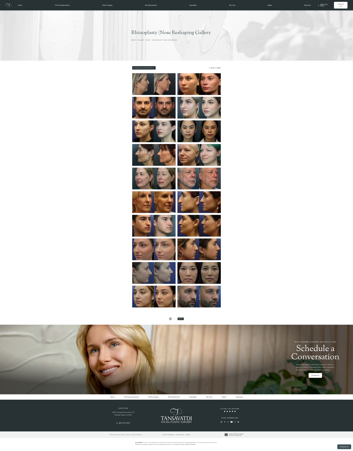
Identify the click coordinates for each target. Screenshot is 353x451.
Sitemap (187, 434)
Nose (148, 40)
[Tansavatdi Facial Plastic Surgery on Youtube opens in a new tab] (231, 422)
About (20, 5)
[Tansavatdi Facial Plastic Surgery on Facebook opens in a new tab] (224, 422)
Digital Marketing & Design (236, 434)
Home (133, 40)
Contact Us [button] (344, 447)
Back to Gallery (216, 68)
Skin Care (232, 5)
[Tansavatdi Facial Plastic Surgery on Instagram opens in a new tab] (221, 422)
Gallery (269, 5)
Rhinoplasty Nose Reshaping (164, 40)
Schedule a (315, 351)
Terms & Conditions (168, 434)
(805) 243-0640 (190, 444)
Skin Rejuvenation (151, 5)
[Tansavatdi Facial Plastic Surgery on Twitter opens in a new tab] (228, 422)
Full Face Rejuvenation (62, 5)
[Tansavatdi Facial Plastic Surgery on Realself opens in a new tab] (235, 422)
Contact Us (341, 5)
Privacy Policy (180, 434)
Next (181, 319)
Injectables (193, 5)
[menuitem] (221, 422)
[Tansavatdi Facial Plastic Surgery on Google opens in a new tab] (238, 422)
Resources (307, 5)
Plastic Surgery (107, 5)
